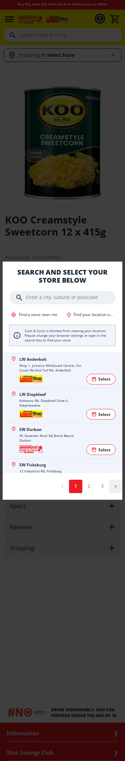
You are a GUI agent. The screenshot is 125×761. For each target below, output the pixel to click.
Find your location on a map (94, 314)
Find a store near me (37, 314)
